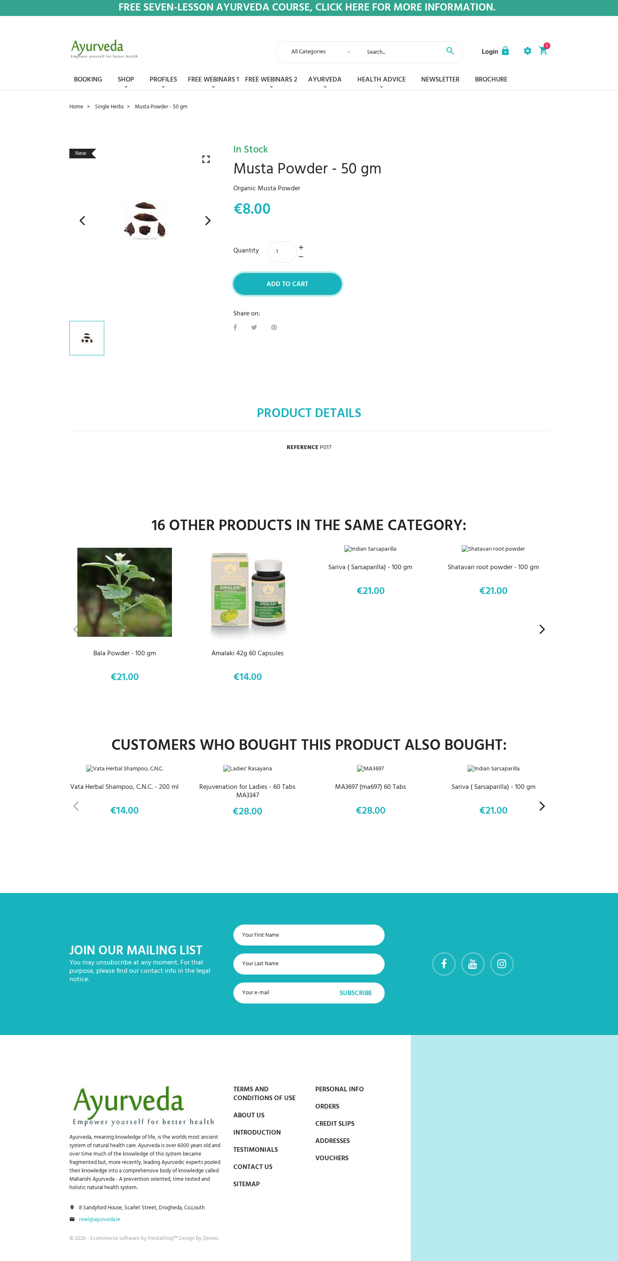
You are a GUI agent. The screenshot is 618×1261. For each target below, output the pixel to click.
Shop (126, 80)
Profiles (163, 80)
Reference (303, 448)
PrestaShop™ (163, 1238)
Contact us (252, 1167)
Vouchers (332, 1158)
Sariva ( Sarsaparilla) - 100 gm (370, 567)
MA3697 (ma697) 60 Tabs (370, 787)
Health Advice (381, 80)
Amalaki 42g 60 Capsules (247, 653)
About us (248, 1115)
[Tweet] (254, 328)
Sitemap (246, 1184)
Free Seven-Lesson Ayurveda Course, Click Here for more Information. (307, 8)
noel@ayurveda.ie (99, 1219)
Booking (88, 80)
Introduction (257, 1132)
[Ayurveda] (104, 49)
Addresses (332, 1141)
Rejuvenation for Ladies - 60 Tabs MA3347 (247, 791)
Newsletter (440, 80)
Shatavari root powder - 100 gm (493, 567)
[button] (496, 52)
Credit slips (334, 1124)
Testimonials (255, 1150)
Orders (327, 1106)
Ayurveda (325, 80)
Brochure (491, 80)
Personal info (339, 1089)
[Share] (235, 328)
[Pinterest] (274, 328)
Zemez (211, 1238)
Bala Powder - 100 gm (124, 653)
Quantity (246, 251)
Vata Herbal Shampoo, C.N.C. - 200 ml (124, 787)
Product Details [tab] (309, 414)
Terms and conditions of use (264, 1094)
